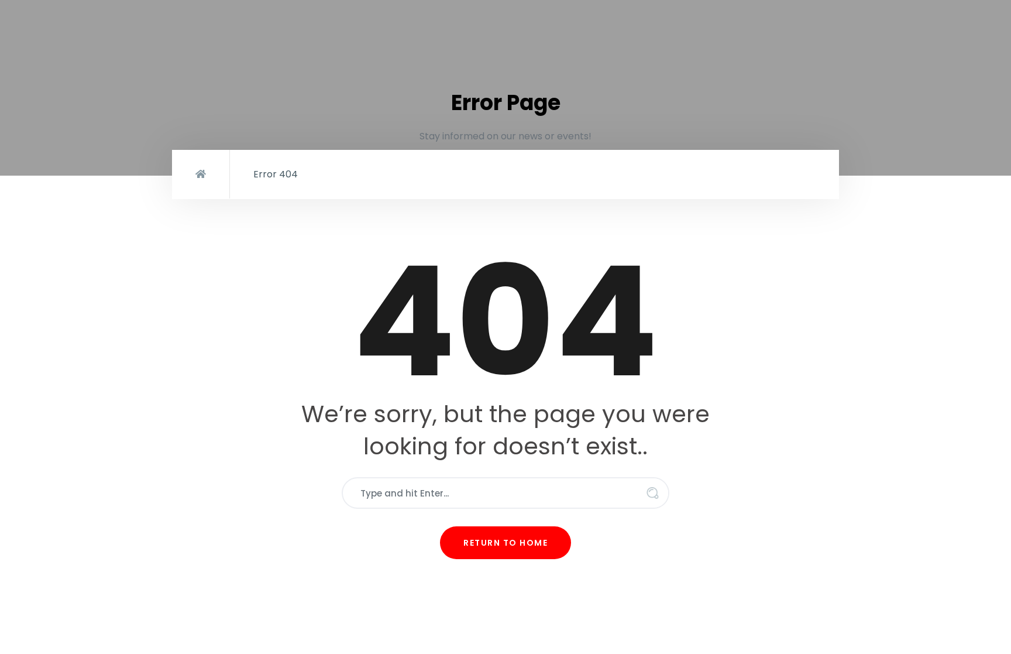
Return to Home (505, 543)
